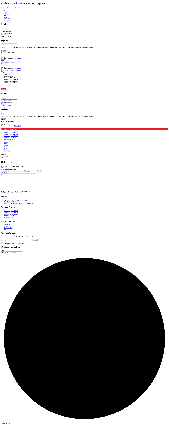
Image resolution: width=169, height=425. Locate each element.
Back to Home (5, 172)
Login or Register (5, 423)
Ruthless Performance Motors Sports (23, 3)
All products (17, 58)
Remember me (7, 31)
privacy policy (92, 47)
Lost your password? (6, 33)
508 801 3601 (4, 156)
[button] (84, 55)
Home (2, 166)
